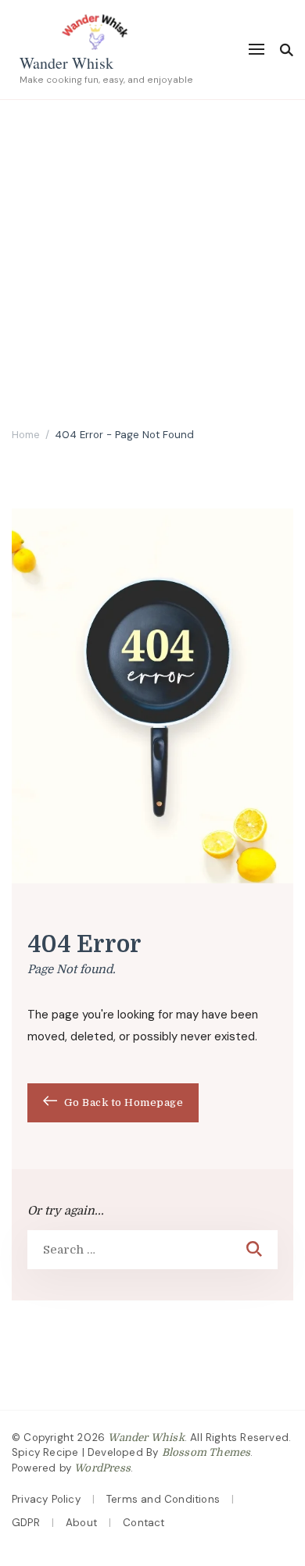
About (81, 1522)
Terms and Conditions (163, 1499)
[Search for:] (131, 1249)
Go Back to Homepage (122, 1102)
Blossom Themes (206, 1452)
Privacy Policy (46, 1499)
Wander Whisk (66, 62)
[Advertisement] (152, 260)
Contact (143, 1522)
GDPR (26, 1522)
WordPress (102, 1468)
